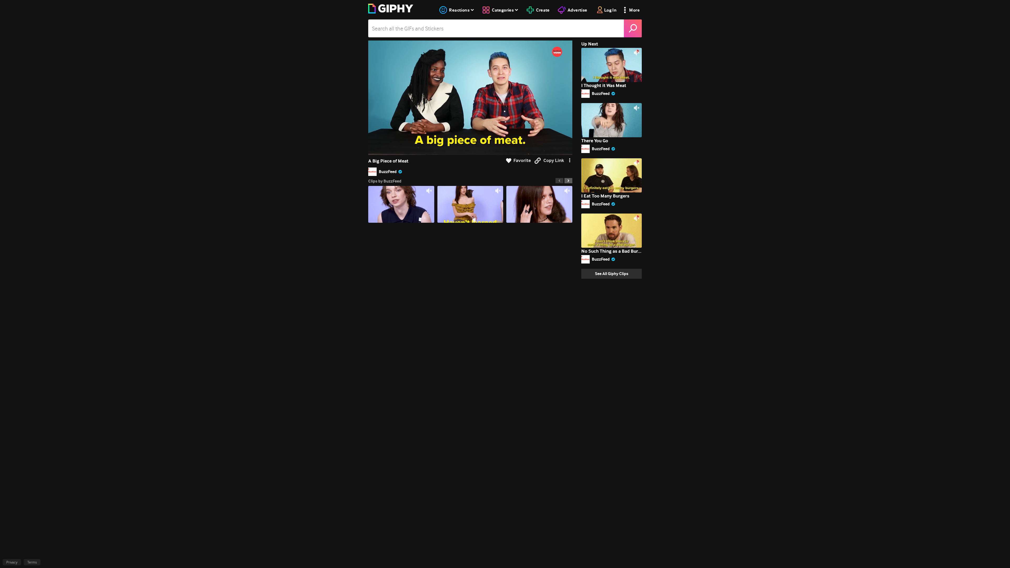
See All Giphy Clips (611, 273)
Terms (32, 562)
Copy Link (553, 160)
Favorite (522, 160)
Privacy (11, 562)
